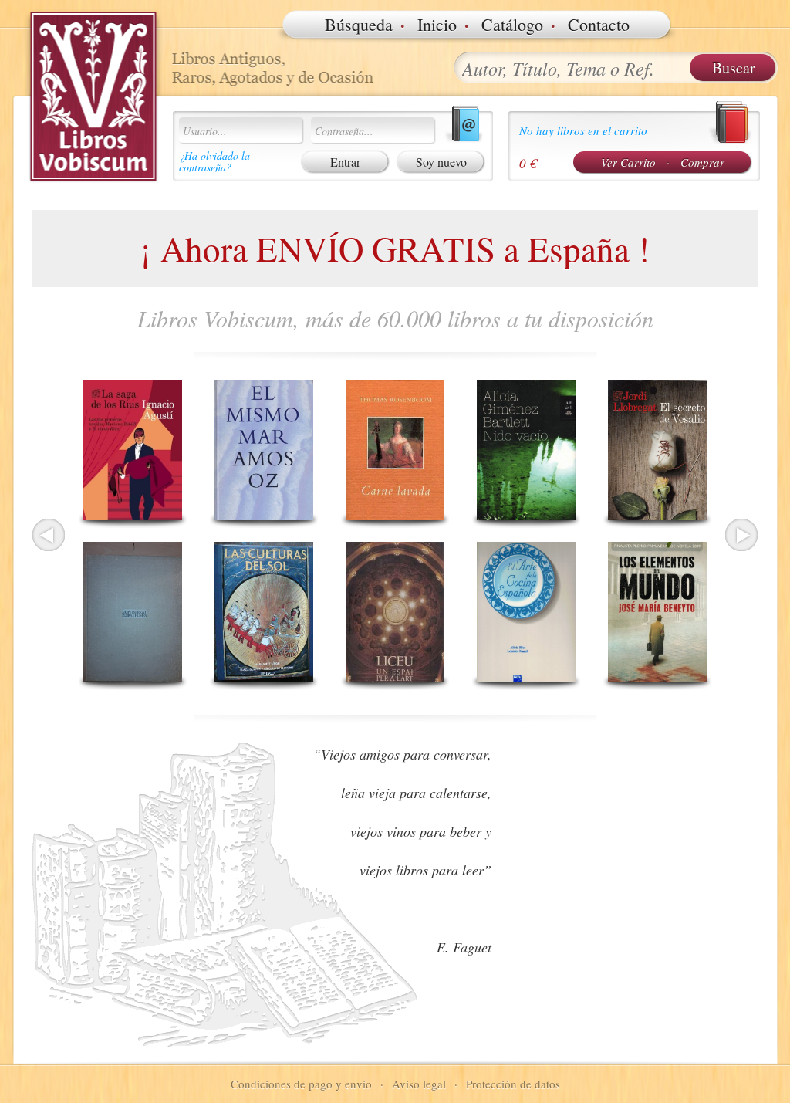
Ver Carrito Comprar (662, 162)
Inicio (437, 24)
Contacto (599, 24)
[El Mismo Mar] (263, 450)
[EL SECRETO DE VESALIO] (657, 450)
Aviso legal (419, 1083)
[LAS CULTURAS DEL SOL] (263, 612)
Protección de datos (513, 1083)
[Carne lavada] (395, 450)
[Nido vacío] (526, 450)
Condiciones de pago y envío (301, 1083)
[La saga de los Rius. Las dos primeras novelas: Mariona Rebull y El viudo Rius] (132, 450)
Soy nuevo (441, 162)
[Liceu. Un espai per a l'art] (395, 612)
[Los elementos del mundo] (657, 612)
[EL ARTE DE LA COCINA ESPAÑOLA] (526, 612)
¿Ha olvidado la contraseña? (214, 161)
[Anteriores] (48, 535)
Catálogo (512, 24)
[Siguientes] (741, 535)
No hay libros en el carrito (583, 130)
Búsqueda (359, 24)
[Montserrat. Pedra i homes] (132, 612)
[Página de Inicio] (94, 96)
